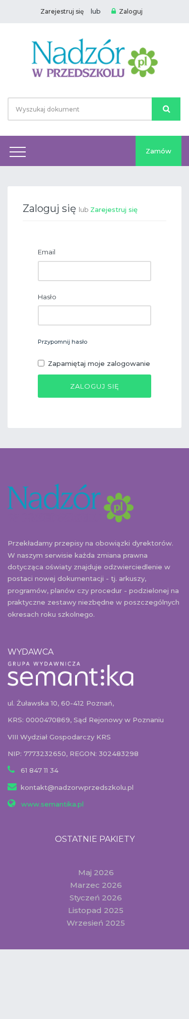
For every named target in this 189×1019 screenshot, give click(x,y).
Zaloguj (131, 11)
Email (46, 252)
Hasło (47, 297)
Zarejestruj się (62, 11)
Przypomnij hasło (62, 341)
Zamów (158, 151)
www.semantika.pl (51, 804)
